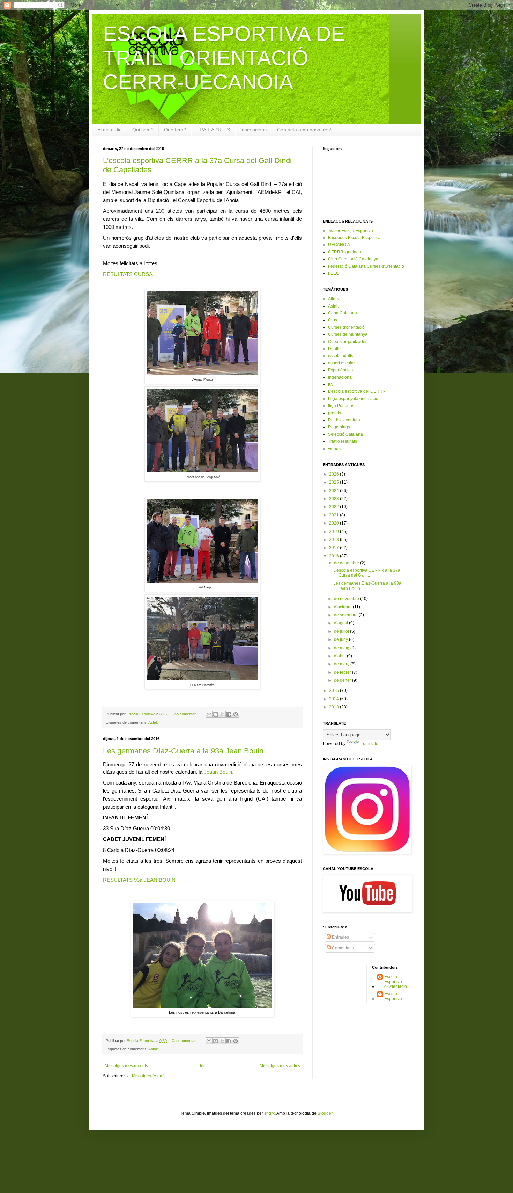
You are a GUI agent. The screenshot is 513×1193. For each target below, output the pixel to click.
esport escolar (341, 363)
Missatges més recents (126, 1065)
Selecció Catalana (345, 434)
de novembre (347, 598)
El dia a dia (109, 129)
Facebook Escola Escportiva (355, 237)
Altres (333, 298)
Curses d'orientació (346, 327)
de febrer (343, 672)
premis (334, 413)
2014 (334, 698)
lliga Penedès (341, 405)
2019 (334, 531)
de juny (341, 639)
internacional (340, 377)
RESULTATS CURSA (128, 274)
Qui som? (143, 129)
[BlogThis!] (215, 714)
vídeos (334, 448)
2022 (334, 506)
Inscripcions (253, 129)
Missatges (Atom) (148, 1075)
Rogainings (339, 427)
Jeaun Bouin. (218, 772)
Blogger (325, 1113)
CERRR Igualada (344, 252)
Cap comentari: (185, 714)
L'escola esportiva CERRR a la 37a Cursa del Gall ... (366, 573)
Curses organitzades (347, 341)
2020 (334, 523)
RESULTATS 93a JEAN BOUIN (139, 880)
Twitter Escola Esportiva (350, 230)
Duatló (334, 348)
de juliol (342, 631)
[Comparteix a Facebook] (228, 714)
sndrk (269, 1113)
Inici (204, 1065)
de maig (342, 647)
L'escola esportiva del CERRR (357, 391)
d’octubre (343, 607)
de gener (343, 680)
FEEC (333, 273)
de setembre (346, 615)
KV (331, 384)
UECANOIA (339, 244)
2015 (334, 690)
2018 (334, 539)
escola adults (340, 355)
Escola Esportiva (393, 996)
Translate (369, 743)
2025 (334, 482)
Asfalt (153, 722)
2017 (334, 547)
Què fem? (175, 129)
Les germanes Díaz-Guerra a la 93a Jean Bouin (183, 750)
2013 (334, 706)
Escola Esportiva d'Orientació (395, 981)
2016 (334, 556)
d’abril (340, 655)
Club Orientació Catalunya (353, 258)
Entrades (340, 937)
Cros (332, 320)
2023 (334, 498)
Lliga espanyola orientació (353, 398)
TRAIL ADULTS (213, 129)
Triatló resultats (342, 441)
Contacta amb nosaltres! (304, 129)
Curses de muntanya (347, 334)
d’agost (341, 623)
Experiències (340, 370)
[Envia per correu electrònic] (209, 714)
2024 (334, 490)
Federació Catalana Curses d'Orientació (366, 266)
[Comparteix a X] (222, 714)
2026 (334, 474)
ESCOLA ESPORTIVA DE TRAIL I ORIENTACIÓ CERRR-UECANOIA (224, 58)
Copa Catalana (342, 313)
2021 (334, 515)
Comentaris (342, 948)
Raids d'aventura (344, 420)
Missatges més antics (280, 1065)
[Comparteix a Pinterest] (235, 714)
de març (342, 663)
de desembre (347, 563)
